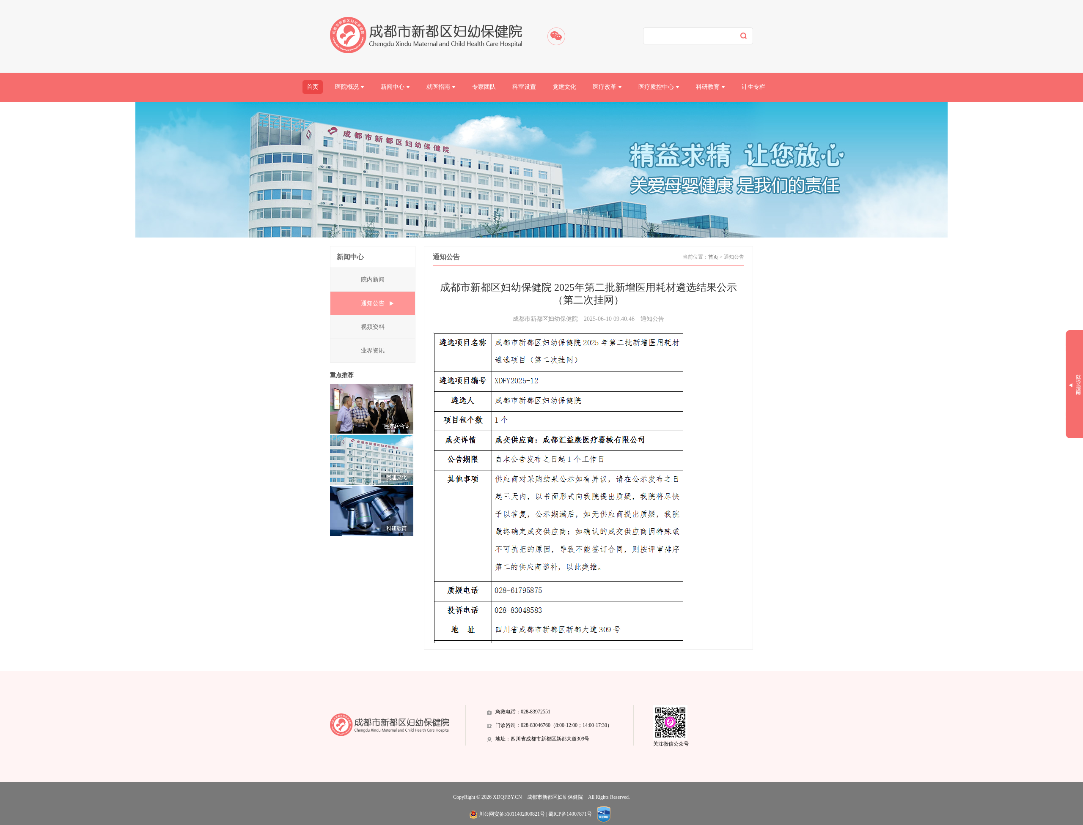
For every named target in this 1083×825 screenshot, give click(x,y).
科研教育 (708, 87)
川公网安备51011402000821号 (512, 814)
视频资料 (373, 327)
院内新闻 (373, 279)
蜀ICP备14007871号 (570, 814)
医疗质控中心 (657, 87)
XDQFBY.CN (507, 797)
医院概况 (347, 87)
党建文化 (564, 87)
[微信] (556, 36)
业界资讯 (373, 350)
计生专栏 (753, 87)
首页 (313, 87)
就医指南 (439, 87)
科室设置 (524, 87)
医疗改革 (605, 87)
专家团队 (484, 87)
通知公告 (373, 303)
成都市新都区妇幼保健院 (555, 797)
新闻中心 (393, 87)
